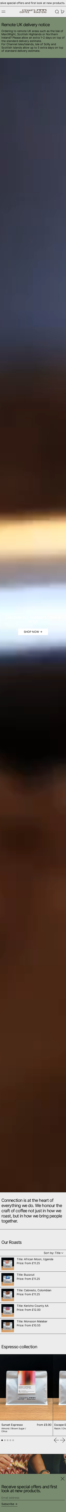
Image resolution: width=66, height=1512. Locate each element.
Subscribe (7, 1504)
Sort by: (52, 1253)
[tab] (2, 1440)
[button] (57, 12)
